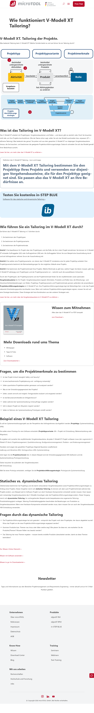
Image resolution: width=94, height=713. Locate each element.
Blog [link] (12, 660)
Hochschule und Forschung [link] (21, 679)
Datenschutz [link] (15, 631)
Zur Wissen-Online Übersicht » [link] (10, 549)
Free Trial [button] (79, 4)
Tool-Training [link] (56, 660)
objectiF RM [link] (55, 617)
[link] (25, 3)
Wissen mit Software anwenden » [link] (11, 556)
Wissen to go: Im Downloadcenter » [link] (12, 562)
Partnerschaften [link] (17, 674)
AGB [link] (12, 636)
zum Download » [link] (58, 317)
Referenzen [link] (15, 622)
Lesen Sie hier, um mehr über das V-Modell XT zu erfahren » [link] (21, 152)
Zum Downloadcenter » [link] (12, 361)
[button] (68, 4)
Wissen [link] (13, 650)
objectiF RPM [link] (56, 622)
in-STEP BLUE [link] (56, 626)
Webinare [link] (55, 655)
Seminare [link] (55, 650)
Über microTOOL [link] (17, 617)
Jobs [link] (12, 683)
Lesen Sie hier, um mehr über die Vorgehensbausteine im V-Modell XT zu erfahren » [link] (29, 297)
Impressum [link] (15, 626)
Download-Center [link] (18, 655)
